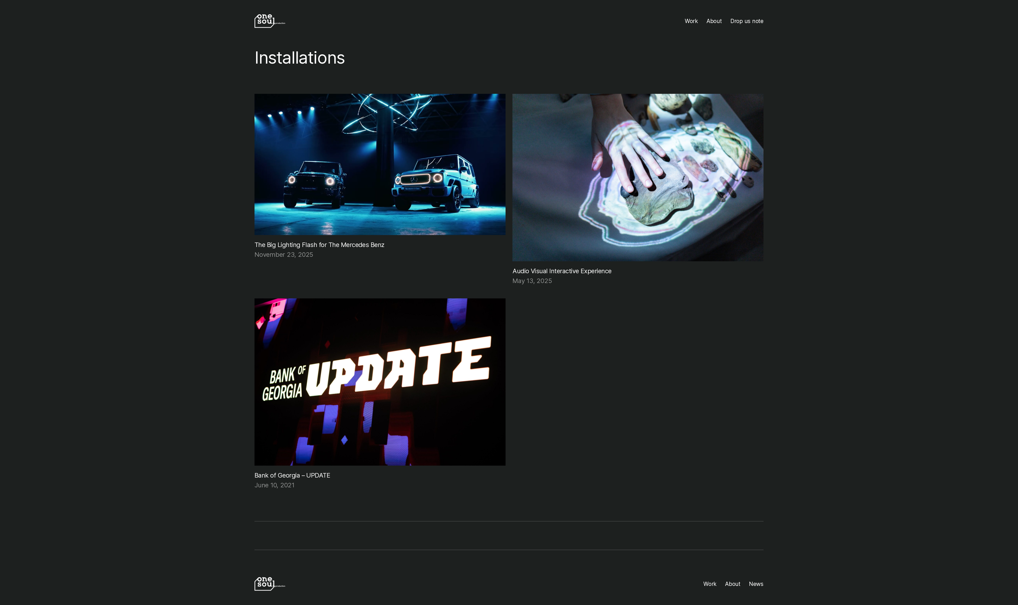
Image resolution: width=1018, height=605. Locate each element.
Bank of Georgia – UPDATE (292, 475)
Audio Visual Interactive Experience (562, 271)
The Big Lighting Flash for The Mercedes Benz (319, 245)
